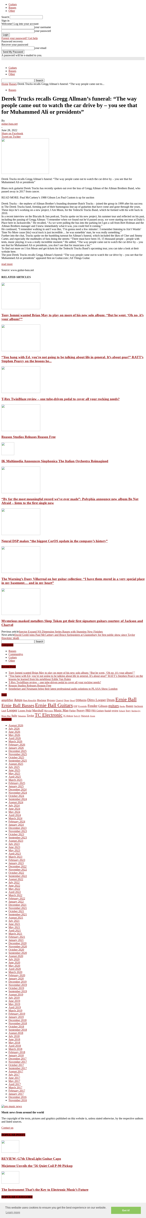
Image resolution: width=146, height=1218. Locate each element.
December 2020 (18, 943)
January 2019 (16, 1016)
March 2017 (15, 1087)
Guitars (13, 4)
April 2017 (15, 1084)
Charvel (59, 700)
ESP (75, 706)
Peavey (81, 710)
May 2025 (14, 773)
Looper (12, 710)
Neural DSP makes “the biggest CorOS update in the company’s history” (54, 541)
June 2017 (14, 1077)
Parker (72, 710)
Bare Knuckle (29, 700)
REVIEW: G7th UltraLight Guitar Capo (31, 1159)
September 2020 (18, 952)
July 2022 (14, 882)
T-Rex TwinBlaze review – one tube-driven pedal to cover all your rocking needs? (60, 399)
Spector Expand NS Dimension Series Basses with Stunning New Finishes (61, 631)
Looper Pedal (25, 710)
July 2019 (14, 997)
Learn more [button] (13, 1212)
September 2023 (18, 837)
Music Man (61, 710)
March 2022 (15, 895)
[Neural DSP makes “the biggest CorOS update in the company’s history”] (20, 534)
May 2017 (14, 1081)
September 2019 (18, 991)
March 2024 (15, 818)
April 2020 (15, 968)
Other (12, 10)
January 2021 (16, 940)
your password (42, 30)
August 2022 (16, 879)
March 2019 (15, 1010)
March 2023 (15, 856)
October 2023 (16, 834)
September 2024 (18, 799)
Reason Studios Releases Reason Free (28, 437)
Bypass (51, 700)
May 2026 (14, 735)
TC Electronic (48, 715)
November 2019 (18, 984)
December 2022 (18, 866)
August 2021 (16, 917)
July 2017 (14, 1074)
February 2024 (17, 821)
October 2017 (16, 1065)
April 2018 (15, 1045)
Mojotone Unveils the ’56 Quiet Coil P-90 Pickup (37, 1166)
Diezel (72, 700)
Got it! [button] (126, 1210)
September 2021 (18, 914)
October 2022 (16, 872)
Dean (66, 700)
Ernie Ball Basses (17, 705)
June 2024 (14, 808)
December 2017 (18, 1058)
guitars (113, 705)
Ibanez (129, 706)
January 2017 (16, 1093)
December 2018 (18, 1020)
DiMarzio (81, 700)
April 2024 (15, 815)
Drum (111, 700)
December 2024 (18, 789)
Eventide (82, 706)
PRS (88, 710)
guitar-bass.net (9, 123)
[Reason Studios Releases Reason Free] (20, 430)
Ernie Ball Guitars (54, 705)
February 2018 (17, 1052)
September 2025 (18, 760)
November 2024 (18, 792)
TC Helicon (68, 716)
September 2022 (18, 876)
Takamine (22, 716)
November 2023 (18, 831)
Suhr (14, 715)
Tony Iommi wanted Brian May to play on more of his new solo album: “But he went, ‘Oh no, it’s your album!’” (72, 672)
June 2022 (14, 885)
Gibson (103, 706)
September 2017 (18, 1068)
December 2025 (18, 751)
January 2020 (16, 978)
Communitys (16, 654)
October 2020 (16, 949)
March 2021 (15, 933)
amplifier (7, 700)
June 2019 (14, 1000)
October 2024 (16, 795)
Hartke (122, 706)
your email (40, 47)
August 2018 (16, 1032)
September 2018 (18, 1029)
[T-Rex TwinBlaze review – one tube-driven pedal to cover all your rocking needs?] (20, 392)
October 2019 (16, 988)
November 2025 (18, 754)
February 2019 (17, 1013)
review (115, 710)
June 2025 (14, 770)
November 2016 (18, 1100)
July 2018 (14, 1036)
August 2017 (16, 1071)
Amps (18, 700)
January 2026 (16, 747)
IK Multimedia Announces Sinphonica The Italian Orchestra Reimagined (54, 461)
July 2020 (14, 959)
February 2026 (17, 744)
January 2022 (16, 901)
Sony (128, 710)
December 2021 (18, 904)
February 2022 (17, 898)
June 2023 (14, 847)
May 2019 (14, 1004)
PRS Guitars (97, 710)
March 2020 (15, 972)
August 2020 (16, 956)
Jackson (138, 706)
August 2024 (16, 802)
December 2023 (18, 827)
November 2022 (18, 869)
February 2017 (17, 1090)
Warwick (85, 716)
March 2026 (15, 741)
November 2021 (18, 908)
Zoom (92, 716)
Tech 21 (77, 716)
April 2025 (15, 776)
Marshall (37, 710)
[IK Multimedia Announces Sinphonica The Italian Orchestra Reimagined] (7, 454)
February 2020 (17, 975)
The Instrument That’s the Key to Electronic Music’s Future (44, 1189)
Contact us (7, 1127)
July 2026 (14, 728)
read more (7, 264)
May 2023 (14, 850)
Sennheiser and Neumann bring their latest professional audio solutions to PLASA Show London (63, 688)
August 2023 (16, 840)
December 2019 (18, 981)
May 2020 (14, 965)
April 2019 (15, 1007)
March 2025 (15, 779)
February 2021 (17, 936)
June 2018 (14, 1039)
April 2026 (15, 738)
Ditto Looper (96, 700)
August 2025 (16, 763)
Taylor (30, 715)
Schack (122, 711)
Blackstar (41, 700)
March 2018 (15, 1049)
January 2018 (16, 1055)
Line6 (3, 710)
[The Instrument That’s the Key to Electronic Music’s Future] (10, 1182)
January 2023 (16, 863)
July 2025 (14, 767)
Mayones (48, 710)
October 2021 (16, 911)
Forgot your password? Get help (19, 38)
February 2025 (17, 783)
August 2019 (16, 994)
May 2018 (14, 1042)
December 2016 (18, 1097)
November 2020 (18, 946)
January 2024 (16, 824)
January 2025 (16, 786)
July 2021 (14, 920)
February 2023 (17, 859)
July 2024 (14, 805)
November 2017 (18, 1061)
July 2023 (14, 843)
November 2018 (18, 1023)
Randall (108, 711)
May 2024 (14, 811)
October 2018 (16, 1026)
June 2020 (14, 962)
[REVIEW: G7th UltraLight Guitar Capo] (10, 1151)
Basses (12, 7)
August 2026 (16, 725)
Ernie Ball (126, 699)
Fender (93, 706)
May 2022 (14, 888)
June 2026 (14, 731)
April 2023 (15, 853)
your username (42, 27)
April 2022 (15, 892)
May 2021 (14, 927)
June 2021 (14, 924)
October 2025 (16, 757)
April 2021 (15, 930)
